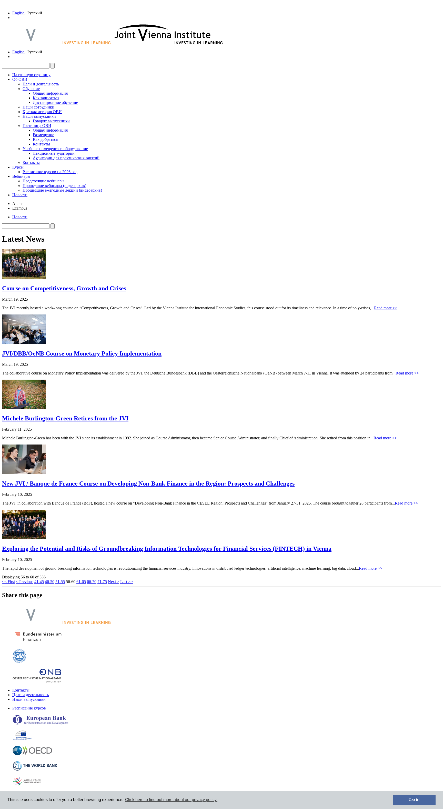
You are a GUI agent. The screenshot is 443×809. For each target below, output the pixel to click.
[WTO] (27, 785)
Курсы (18, 167)
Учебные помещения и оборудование (55, 148)
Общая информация (50, 93)
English (18, 13)
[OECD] (32, 754)
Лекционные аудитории (54, 153)
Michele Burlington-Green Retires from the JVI (65, 418)
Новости (19, 195)
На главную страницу (31, 75)
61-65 (81, 581)
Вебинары (21, 176)
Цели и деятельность (41, 84)
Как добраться (45, 139)
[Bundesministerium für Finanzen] (38, 642)
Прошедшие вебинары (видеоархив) (54, 185)
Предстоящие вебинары (43, 181)
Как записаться (46, 98)
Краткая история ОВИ (42, 112)
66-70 (91, 581)
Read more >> (385, 308)
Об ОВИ (19, 79)
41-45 (39, 581)
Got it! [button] (414, 800)
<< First (8, 581)
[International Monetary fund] (19, 662)
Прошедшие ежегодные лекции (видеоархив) (62, 190)
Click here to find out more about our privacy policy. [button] (171, 799)
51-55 (60, 581)
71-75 (102, 581)
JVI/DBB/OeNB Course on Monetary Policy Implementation (82, 353)
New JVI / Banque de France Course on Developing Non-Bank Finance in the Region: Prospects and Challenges (148, 483)
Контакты (41, 144)
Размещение (43, 135)
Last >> (126, 581)
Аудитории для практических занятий (66, 158)
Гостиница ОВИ (37, 125)
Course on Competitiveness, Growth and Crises (64, 288)
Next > (113, 581)
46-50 (49, 581)
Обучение (31, 88)
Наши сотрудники (38, 107)
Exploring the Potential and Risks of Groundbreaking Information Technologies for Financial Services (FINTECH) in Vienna (166, 548)
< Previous (24, 581)
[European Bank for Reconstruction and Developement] (40, 723)
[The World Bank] (35, 769)
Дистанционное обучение (55, 102)
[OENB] (37, 681)
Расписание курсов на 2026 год (50, 172)
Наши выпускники (39, 116)
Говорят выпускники (51, 121)
